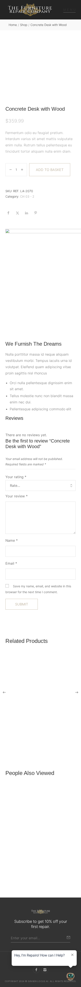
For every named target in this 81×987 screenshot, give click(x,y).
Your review (16, 496)
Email (11, 563)
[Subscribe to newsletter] (68, 937)
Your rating (15, 477)
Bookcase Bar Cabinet (22, 739)
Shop (23, 25)
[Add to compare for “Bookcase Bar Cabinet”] (71, 727)
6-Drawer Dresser (19, 871)
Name (11, 540)
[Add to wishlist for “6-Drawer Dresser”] (62, 859)
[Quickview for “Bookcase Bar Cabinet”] (40, 693)
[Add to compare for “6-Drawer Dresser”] (71, 859)
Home (13, 25)
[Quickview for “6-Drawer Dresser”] (40, 825)
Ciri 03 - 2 (27, 196)
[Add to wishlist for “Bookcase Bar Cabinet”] (62, 727)
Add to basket (50, 170)
